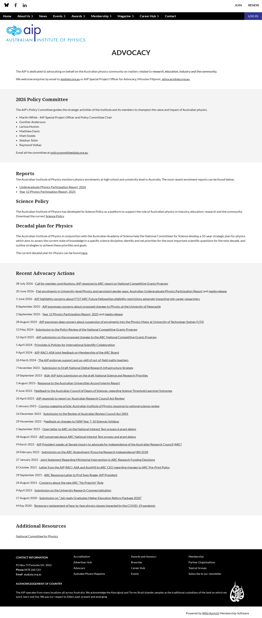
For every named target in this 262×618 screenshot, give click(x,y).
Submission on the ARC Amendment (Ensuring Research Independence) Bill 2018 (95, 452)
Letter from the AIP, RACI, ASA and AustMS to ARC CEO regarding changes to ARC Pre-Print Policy (104, 467)
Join (238, 5)
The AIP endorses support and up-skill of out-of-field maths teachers (83, 360)
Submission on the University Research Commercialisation (73, 490)
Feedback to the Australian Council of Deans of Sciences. (71, 390)
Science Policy (55, 216)
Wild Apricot (210, 613)
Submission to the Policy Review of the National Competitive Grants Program (86, 329)
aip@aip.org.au (70, 79)
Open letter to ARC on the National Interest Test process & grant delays (89, 429)
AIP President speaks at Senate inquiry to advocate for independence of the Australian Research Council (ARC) (109, 444)
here (84, 253)
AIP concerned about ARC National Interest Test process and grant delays (87, 436)
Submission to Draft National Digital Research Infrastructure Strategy (87, 367)
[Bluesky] (6, 5)
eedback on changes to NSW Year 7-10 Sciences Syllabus (82, 421)
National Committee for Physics (37, 536)
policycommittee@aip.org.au (69, 152)
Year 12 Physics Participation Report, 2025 (47, 191)
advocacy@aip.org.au (175, 79)
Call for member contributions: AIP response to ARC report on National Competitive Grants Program (101, 283)
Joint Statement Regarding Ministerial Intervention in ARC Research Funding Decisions (97, 459)
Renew (253, 5)
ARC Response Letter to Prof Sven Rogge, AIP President (80, 475)
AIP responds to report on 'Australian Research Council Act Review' (80, 398)
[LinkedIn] (24, 5)
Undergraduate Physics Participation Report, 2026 (52, 187)
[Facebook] (15, 5)
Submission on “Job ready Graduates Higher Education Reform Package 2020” (90, 498)
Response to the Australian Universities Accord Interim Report (79, 383)
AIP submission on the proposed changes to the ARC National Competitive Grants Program (96, 337)
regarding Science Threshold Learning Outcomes (140, 390)
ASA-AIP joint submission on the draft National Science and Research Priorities (96, 375)
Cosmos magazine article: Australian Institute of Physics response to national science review (99, 406)
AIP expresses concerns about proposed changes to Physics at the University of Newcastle (101, 306)
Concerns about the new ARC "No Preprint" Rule (71, 482)
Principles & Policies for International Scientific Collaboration (75, 345)
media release (218, 291)
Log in (253, 16)
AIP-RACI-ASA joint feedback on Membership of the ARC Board (77, 352)
